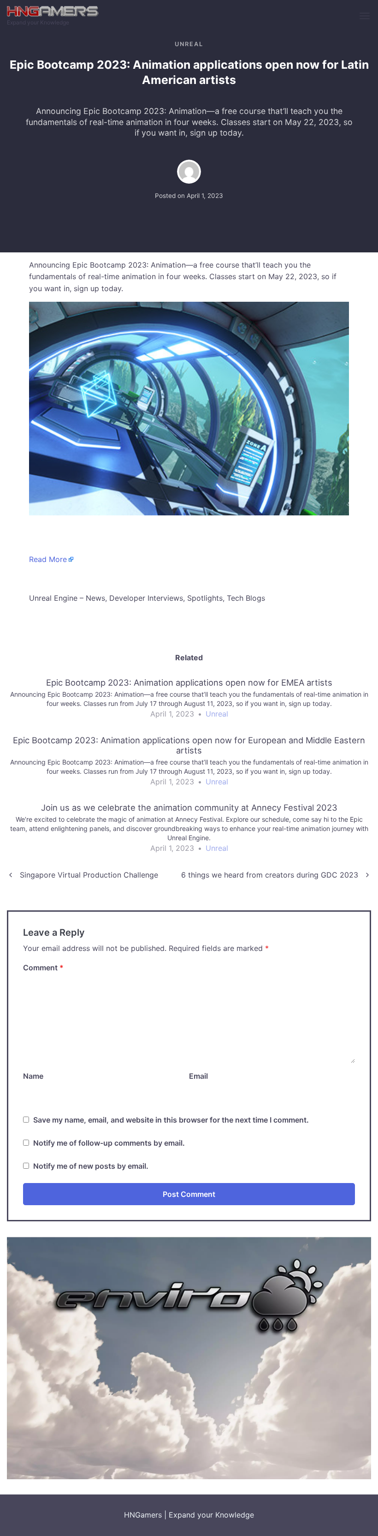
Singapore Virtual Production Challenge (89, 874)
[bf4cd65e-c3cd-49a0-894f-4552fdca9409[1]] (189, 1357)
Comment (43, 967)
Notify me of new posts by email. (90, 1166)
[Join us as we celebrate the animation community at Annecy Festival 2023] (189, 831)
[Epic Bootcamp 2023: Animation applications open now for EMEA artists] (189, 702)
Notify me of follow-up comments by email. (109, 1143)
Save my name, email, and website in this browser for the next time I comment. (171, 1119)
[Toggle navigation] (365, 16)
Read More (48, 559)
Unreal (189, 44)
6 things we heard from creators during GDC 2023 (269, 874)
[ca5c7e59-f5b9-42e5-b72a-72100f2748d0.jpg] (189, 407)
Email (198, 1076)
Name (33, 1076)
